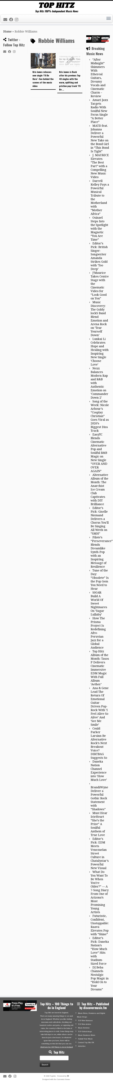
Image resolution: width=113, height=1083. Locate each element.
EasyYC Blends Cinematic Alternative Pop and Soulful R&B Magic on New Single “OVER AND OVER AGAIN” (99, 453)
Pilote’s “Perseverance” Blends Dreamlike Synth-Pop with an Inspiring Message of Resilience (102, 552)
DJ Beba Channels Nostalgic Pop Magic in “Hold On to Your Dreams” (100, 978)
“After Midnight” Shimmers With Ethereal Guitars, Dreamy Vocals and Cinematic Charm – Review (98, 78)
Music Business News (86, 1035)
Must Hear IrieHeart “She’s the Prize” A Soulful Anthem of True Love (99, 824)
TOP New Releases (85, 1021)
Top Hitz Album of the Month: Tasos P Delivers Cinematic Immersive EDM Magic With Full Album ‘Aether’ (100, 668)
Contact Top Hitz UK (86, 1042)
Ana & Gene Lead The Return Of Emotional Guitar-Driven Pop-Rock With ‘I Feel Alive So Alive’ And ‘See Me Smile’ (100, 706)
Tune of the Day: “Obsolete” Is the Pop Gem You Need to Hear (100, 579)
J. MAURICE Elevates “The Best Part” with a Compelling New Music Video (100, 166)
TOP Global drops (85, 1032)
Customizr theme (63, 1079)
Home (7, 31)
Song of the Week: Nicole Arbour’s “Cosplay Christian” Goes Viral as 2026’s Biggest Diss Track (100, 416)
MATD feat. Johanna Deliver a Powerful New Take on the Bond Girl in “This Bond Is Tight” (100, 138)
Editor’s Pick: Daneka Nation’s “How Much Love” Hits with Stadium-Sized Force (100, 950)
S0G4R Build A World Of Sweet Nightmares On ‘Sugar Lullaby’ (99, 603)
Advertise (81, 1046)
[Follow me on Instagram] (17, 19)
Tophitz (53, 1076)
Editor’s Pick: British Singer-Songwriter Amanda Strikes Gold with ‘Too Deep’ (99, 256)
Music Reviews (84, 1028)
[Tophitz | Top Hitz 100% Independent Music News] (56, 5)
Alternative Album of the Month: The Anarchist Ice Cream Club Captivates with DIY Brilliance (99, 489)
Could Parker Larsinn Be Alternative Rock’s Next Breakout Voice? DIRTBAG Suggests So (99, 743)
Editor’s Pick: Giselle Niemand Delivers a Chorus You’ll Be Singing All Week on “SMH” (100, 520)
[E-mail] (6, 19)
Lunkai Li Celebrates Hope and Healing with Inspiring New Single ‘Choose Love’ (100, 351)
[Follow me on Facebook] (12, 19)
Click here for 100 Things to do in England (56, 1047)
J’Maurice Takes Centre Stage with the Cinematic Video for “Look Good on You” (100, 285)
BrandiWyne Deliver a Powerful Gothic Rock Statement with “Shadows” (99, 798)
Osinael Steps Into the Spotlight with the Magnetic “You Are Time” (99, 228)
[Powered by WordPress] (68, 1076)
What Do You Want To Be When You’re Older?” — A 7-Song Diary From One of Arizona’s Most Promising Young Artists (100, 892)
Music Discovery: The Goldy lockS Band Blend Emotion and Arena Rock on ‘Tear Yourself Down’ (99, 318)
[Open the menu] (108, 19)
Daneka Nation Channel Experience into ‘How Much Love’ (99, 771)
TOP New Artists (84, 1024)
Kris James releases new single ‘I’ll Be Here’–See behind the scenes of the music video (43, 79)
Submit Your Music (85, 1039)
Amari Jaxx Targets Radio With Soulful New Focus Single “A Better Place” (99, 111)
